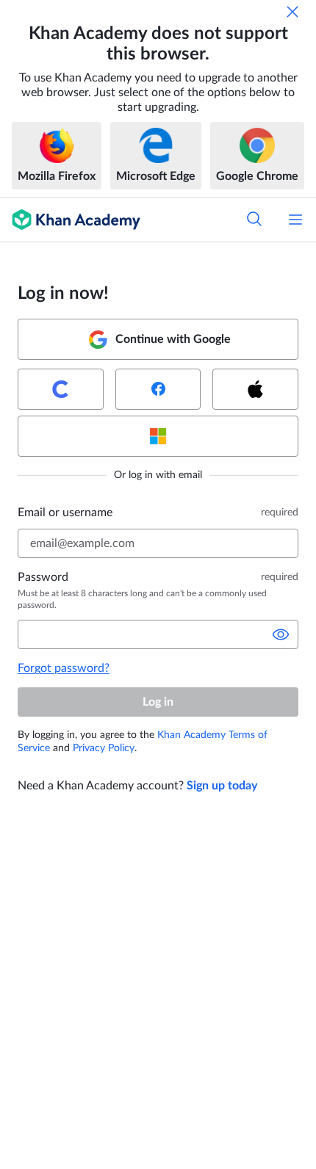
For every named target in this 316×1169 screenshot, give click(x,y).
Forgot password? (63, 668)
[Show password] (280, 634)
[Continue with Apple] (255, 389)
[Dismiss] (292, 11)
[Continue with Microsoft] (158, 436)
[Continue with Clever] (61, 389)
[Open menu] (295, 219)
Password (43, 577)
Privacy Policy (103, 748)
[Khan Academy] (70, 220)
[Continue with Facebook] (158, 389)
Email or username (65, 512)
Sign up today (222, 786)
